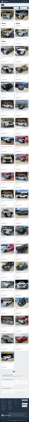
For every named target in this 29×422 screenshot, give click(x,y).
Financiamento (10, 406)
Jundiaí (23, 415)
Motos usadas (3, 409)
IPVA (15, 402)
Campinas (20, 415)
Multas (16, 399)
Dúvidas (2, 401)
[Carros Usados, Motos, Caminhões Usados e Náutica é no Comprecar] (4, 1)
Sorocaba (17, 415)
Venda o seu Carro (3, 405)
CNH (15, 401)
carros (18, 420)
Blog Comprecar (3, 408)
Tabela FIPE (9, 407)
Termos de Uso (10, 401)
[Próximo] (17, 371)
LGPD (9, 399)
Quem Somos (3, 399)
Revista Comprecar (4, 402)
